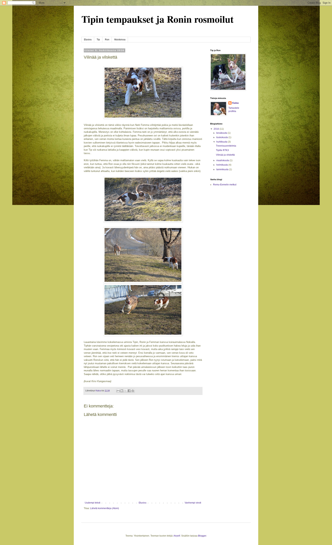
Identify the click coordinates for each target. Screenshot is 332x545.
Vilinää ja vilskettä (225, 154)
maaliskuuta (223, 160)
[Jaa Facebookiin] (129, 391)
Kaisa (235, 103)
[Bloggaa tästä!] (122, 391)
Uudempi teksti (92, 502)
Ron (107, 39)
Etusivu (88, 39)
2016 (217, 129)
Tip (98, 39)
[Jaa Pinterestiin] (133, 391)
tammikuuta (222, 169)
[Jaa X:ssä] (125, 391)
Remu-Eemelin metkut (224, 184)
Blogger (202, 535)
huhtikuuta (222, 141)
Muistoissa (119, 39)
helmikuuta (222, 164)
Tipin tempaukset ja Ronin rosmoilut (157, 19)
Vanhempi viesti (193, 502)
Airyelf (176, 535)
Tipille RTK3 (222, 150)
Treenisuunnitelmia (226, 145)
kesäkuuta (222, 133)
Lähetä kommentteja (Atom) (104, 508)
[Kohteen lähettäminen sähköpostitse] (118, 391)
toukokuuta (222, 137)
